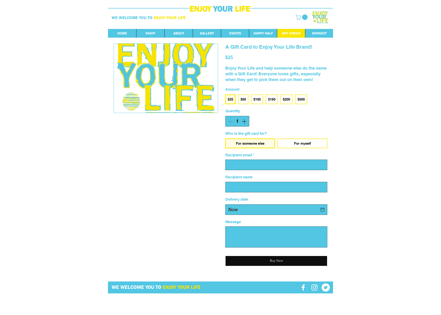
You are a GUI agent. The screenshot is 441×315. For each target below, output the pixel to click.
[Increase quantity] (245, 121)
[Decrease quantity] (230, 121)
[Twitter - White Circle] (326, 287)
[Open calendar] (322, 209)
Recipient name (238, 177)
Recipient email (239, 155)
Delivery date (236, 199)
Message (233, 222)
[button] (302, 17)
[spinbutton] (237, 121)
